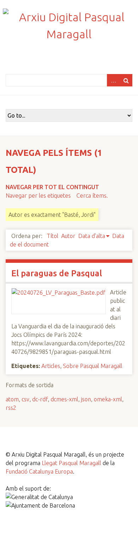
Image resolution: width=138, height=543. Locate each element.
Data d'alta (91, 236)
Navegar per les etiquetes (38, 195)
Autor (68, 236)
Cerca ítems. (92, 195)
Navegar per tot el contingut (52, 187)
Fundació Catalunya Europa (39, 471)
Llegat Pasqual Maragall (71, 463)
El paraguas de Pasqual (56, 273)
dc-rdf (40, 399)
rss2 (11, 408)
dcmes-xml (64, 399)
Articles (50, 366)
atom (12, 399)
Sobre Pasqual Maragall (92, 366)
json (86, 399)
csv (25, 399)
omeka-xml (108, 399)
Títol (52, 236)
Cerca (126, 80)
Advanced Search (113, 80)
